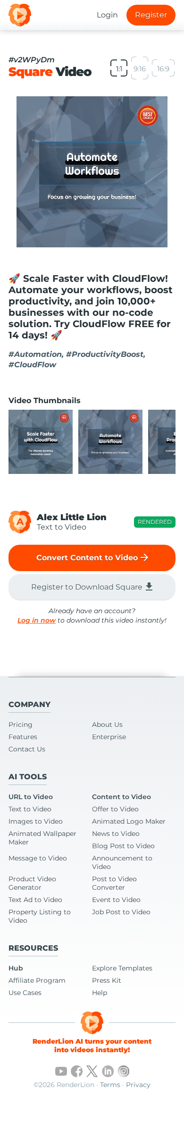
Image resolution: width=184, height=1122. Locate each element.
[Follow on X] (92, 1071)
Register (151, 14)
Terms (110, 1084)
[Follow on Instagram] (123, 1071)
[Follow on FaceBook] (77, 1071)
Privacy (138, 1084)
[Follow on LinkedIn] (108, 1071)
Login (107, 14)
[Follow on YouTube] (61, 1071)
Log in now (36, 620)
